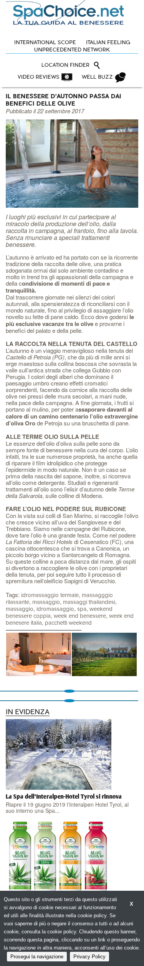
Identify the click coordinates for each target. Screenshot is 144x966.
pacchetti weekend (68, 623)
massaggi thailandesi (89, 602)
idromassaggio (55, 609)
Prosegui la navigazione (36, 956)
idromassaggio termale (50, 595)
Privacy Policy (89, 956)
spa (81, 609)
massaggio (46, 602)
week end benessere (80, 616)
